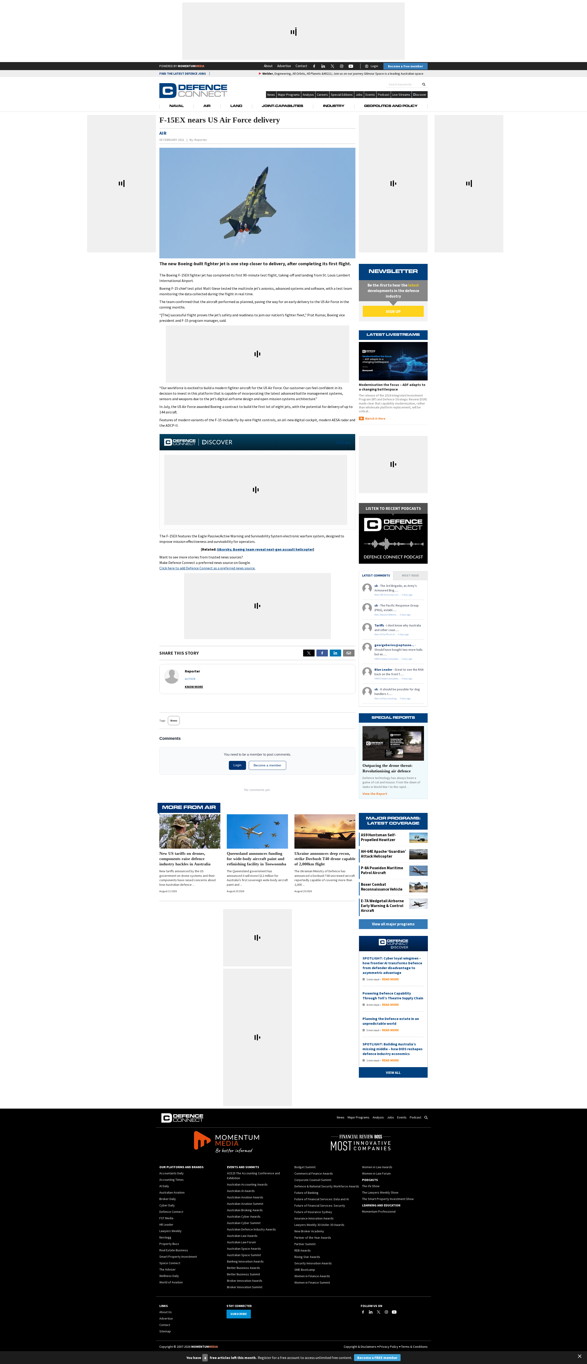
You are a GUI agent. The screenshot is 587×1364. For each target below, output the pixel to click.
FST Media (166, 1218)
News (271, 95)
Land (236, 106)
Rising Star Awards (307, 1257)
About (268, 66)
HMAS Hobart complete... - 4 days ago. (393, 678)
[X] (309, 653)
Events (370, 95)
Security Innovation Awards (313, 1263)
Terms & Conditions (414, 1347)
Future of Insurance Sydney (313, 1212)
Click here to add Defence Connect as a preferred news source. (207, 568)
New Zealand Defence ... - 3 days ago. (392, 614)
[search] (423, 84)
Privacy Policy (388, 1347)
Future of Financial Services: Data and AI (321, 1199)
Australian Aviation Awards (245, 1197)
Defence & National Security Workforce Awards (326, 1186)
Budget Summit (305, 1167)
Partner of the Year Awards (312, 1238)
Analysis (308, 95)
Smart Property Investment (178, 1257)
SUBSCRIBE (238, 1314)
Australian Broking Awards (245, 1210)
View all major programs (393, 924)
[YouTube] (394, 1312)
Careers (322, 95)
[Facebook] (363, 1312)
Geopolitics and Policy (391, 106)
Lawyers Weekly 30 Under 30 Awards (319, 1225)
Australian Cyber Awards (243, 1216)
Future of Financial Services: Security (319, 1205)
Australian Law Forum (241, 1242)
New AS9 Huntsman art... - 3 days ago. (393, 594)
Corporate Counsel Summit (312, 1180)
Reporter (200, 140)
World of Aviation (171, 1282)
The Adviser (167, 1269)
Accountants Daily (171, 1173)
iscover (421, 95)
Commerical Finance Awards (313, 1173)
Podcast (383, 95)
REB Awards (302, 1250)
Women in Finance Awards (312, 1276)
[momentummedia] (226, 1142)
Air (206, 106)
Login (374, 66)
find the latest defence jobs (182, 73)
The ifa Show (370, 1186)
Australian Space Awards (244, 1248)
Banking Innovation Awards (245, 1261)
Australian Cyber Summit (243, 1223)
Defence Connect (171, 1212)
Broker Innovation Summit (244, 1287)
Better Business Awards (243, 1268)
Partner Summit (305, 1244)
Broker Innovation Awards (244, 1281)
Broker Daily (167, 1199)
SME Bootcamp (304, 1270)
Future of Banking (306, 1193)
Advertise (284, 66)
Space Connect (169, 1263)
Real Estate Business (173, 1250)
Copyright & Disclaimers (360, 1347)
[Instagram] (386, 1312)
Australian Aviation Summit (245, 1204)
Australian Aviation (172, 1192)
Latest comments (376, 575)
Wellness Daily (169, 1276)
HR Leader (166, 1224)
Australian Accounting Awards (247, 1184)
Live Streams (401, 95)
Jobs (359, 95)
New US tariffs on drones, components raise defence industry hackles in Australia (184, 858)
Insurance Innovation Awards (314, 1218)
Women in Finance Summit (312, 1282)
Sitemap (165, 1331)
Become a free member (405, 66)
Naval (176, 106)
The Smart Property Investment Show (388, 1199)
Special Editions (342, 95)
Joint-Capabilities (282, 106)
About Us (165, 1312)
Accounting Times (171, 1180)
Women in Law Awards (377, 1167)
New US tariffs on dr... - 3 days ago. (391, 634)
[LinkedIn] (370, 1312)
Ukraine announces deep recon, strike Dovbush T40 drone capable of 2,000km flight (324, 858)
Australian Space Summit (244, 1255)
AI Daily (164, 1186)
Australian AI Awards (241, 1191)
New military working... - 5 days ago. (392, 698)
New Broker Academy (309, 1231)
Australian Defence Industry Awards (251, 1229)
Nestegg (165, 1237)
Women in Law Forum (376, 1173)
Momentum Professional (379, 1211)
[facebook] (322, 653)
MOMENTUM (191, 66)
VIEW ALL (343, 442)
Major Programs (289, 95)
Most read (410, 575)
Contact (301, 66)
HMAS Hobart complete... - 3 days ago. (393, 658)
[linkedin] (335, 653)
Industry (333, 106)
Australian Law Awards (242, 1236)
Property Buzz (169, 1244)
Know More (194, 687)
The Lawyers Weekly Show (380, 1192)
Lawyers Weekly (170, 1231)
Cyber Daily (167, 1205)
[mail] (348, 653)
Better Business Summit (243, 1274)
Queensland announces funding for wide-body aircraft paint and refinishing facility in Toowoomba (256, 858)
